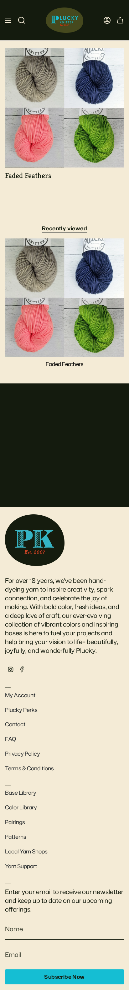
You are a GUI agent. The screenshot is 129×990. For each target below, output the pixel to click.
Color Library (21, 807)
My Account (20, 695)
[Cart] (120, 20)
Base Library (20, 793)
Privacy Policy (22, 754)
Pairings (15, 822)
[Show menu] (8, 20)
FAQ (10, 739)
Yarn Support (21, 866)
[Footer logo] (34, 540)
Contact (15, 724)
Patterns (15, 837)
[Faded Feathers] (64, 297)
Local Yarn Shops (26, 851)
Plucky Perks (21, 710)
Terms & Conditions (29, 768)
